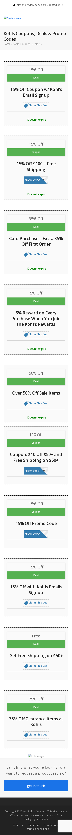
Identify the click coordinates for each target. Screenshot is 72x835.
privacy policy (51, 825)
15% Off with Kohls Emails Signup (36, 589)
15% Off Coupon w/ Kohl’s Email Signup (36, 92)
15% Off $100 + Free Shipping (36, 166)
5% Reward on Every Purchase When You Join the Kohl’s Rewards (36, 318)
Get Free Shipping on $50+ (36, 655)
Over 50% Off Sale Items (36, 393)
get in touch (36, 786)
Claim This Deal (38, 105)
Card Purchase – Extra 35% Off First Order (36, 241)
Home (7, 44)
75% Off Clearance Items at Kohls (36, 721)
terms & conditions (38, 829)
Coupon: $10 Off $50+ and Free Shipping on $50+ (36, 457)
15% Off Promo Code (36, 523)
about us (18, 825)
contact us (33, 825)
